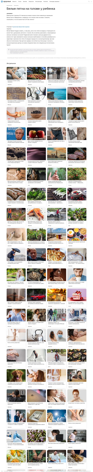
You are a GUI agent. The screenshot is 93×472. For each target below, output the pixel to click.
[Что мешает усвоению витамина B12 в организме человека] (76, 358)
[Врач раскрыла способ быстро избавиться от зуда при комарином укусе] (36, 398)
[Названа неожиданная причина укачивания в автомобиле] (36, 177)
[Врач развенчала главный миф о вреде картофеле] (76, 459)
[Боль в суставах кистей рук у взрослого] (16, 358)
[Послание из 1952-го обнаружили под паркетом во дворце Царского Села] (16, 96)
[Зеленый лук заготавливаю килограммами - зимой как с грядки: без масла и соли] (56, 197)
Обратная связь (63, 471)
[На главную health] (7, 1)
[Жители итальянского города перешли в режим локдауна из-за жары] (56, 419)
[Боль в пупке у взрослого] (76, 439)
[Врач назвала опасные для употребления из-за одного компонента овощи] (36, 197)
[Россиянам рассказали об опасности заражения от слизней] (56, 298)
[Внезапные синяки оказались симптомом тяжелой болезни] (76, 96)
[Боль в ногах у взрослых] (16, 338)
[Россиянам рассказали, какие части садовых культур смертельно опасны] (36, 459)
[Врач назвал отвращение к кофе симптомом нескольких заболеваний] (76, 277)
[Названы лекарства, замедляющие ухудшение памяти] (36, 419)
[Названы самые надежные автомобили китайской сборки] (36, 298)
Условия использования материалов (52, 471)
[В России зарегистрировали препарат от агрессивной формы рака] (16, 439)
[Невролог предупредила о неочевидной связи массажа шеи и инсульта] (76, 338)
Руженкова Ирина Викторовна (20, 26)
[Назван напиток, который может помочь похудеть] (36, 318)
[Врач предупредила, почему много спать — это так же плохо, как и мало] (76, 257)
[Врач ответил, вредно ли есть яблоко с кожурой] (36, 136)
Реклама (10, 471)
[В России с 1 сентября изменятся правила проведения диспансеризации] (76, 318)
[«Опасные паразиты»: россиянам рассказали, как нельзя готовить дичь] (76, 157)
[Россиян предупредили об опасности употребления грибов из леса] (36, 277)
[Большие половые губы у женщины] (16, 76)
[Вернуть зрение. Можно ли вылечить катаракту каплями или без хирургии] (36, 378)
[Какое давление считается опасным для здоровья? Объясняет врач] (36, 96)
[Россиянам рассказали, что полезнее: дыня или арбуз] (16, 459)
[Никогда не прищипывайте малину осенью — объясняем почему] (76, 177)
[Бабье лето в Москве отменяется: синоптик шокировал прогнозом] (56, 76)
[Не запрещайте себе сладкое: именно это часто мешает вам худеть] (76, 298)
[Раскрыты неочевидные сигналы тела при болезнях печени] (76, 76)
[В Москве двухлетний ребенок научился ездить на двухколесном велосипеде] (56, 358)
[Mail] (2, 1)
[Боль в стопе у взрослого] (76, 419)
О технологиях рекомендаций (72, 471)
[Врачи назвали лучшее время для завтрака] (76, 237)
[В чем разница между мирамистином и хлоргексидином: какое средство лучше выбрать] (56, 338)
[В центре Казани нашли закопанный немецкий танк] (76, 136)
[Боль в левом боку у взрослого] (56, 459)
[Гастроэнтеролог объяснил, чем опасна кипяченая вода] (36, 338)
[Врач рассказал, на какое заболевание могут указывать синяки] (56, 116)
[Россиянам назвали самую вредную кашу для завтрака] (76, 197)
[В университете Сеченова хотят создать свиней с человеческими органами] (16, 197)
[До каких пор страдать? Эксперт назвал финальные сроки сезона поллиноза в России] (16, 277)
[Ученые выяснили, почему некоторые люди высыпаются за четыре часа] (36, 358)
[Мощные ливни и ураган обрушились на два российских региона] (56, 217)
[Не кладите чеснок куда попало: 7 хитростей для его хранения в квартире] (36, 439)
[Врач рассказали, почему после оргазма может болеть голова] (16, 177)
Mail (2, 471)
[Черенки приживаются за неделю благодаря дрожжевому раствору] (36, 237)
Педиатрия (16, 5)
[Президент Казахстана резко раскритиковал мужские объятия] (16, 136)
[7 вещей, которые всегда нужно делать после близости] (76, 116)
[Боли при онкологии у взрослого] (56, 439)
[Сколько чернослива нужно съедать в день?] (36, 116)
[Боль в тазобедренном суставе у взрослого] (56, 136)
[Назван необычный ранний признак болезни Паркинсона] (56, 177)
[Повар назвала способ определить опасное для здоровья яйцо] (16, 116)
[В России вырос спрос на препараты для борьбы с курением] (16, 318)
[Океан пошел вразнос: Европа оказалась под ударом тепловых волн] (56, 96)
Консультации (9, 5)
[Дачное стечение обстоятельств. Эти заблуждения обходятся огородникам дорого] (16, 217)
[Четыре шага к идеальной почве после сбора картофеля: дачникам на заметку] (16, 157)
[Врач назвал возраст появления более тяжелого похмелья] (36, 257)
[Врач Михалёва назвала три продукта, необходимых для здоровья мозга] (36, 217)
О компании (6, 471)
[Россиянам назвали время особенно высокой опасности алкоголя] (56, 237)
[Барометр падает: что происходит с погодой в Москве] (56, 318)
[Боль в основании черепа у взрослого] (16, 398)
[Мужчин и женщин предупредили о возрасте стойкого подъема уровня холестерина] (16, 419)
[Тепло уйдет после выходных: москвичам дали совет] (16, 257)
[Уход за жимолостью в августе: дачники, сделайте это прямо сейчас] (76, 217)
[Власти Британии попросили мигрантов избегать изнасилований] (56, 157)
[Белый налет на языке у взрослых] (76, 398)
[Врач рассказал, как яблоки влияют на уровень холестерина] (36, 76)
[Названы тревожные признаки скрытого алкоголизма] (76, 378)
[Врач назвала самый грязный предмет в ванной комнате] (16, 298)
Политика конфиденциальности (85, 471)
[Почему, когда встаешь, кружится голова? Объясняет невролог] (36, 157)
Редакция (43, 471)
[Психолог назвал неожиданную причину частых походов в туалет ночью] (56, 378)
